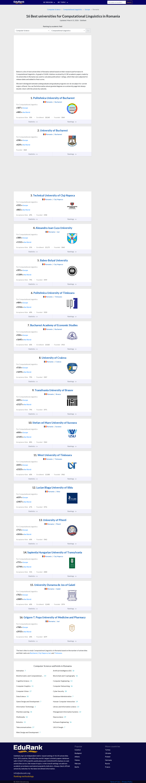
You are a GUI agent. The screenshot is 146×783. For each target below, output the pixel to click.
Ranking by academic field (52, 26)
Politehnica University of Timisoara (52, 292)
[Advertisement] (32, 54)
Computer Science (53, 9)
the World (26, 112)
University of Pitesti (52, 520)
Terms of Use (115, 782)
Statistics (32, 122)
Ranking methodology (24, 776)
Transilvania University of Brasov (52, 390)
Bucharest (34, 653)
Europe (87, 9)
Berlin (77, 767)
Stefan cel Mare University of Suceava (52, 422)
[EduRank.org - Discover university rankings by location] (19, 2)
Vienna (77, 760)
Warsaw (78, 763)
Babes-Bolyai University (52, 260)
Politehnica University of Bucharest (53, 97)
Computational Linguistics (72, 9)
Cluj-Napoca (43, 653)
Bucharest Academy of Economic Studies (53, 325)
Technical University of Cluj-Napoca (52, 195)
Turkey (107, 750)
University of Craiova (52, 357)
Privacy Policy (127, 782)
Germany (108, 760)
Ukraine (108, 753)
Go (88, 30)
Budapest (78, 753)
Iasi (49, 653)
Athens (77, 757)
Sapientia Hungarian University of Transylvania (52, 552)
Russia (107, 763)
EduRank (83, 20)
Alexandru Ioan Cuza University (52, 227)
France (107, 767)
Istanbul (78, 750)
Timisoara (58, 653)
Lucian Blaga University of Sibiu (52, 487)
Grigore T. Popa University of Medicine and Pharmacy (53, 617)
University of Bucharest (52, 130)
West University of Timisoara (53, 455)
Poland (107, 757)
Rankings (70, 122)
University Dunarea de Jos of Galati (52, 584)
